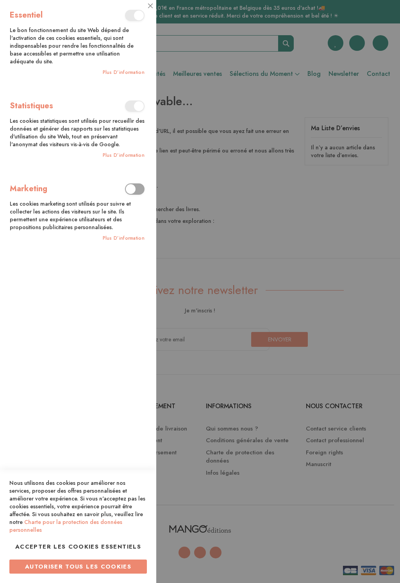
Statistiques (135, 106)
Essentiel (135, 15)
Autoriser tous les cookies (78, 566)
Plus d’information (124, 72)
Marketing (135, 189)
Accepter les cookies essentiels (78, 546)
